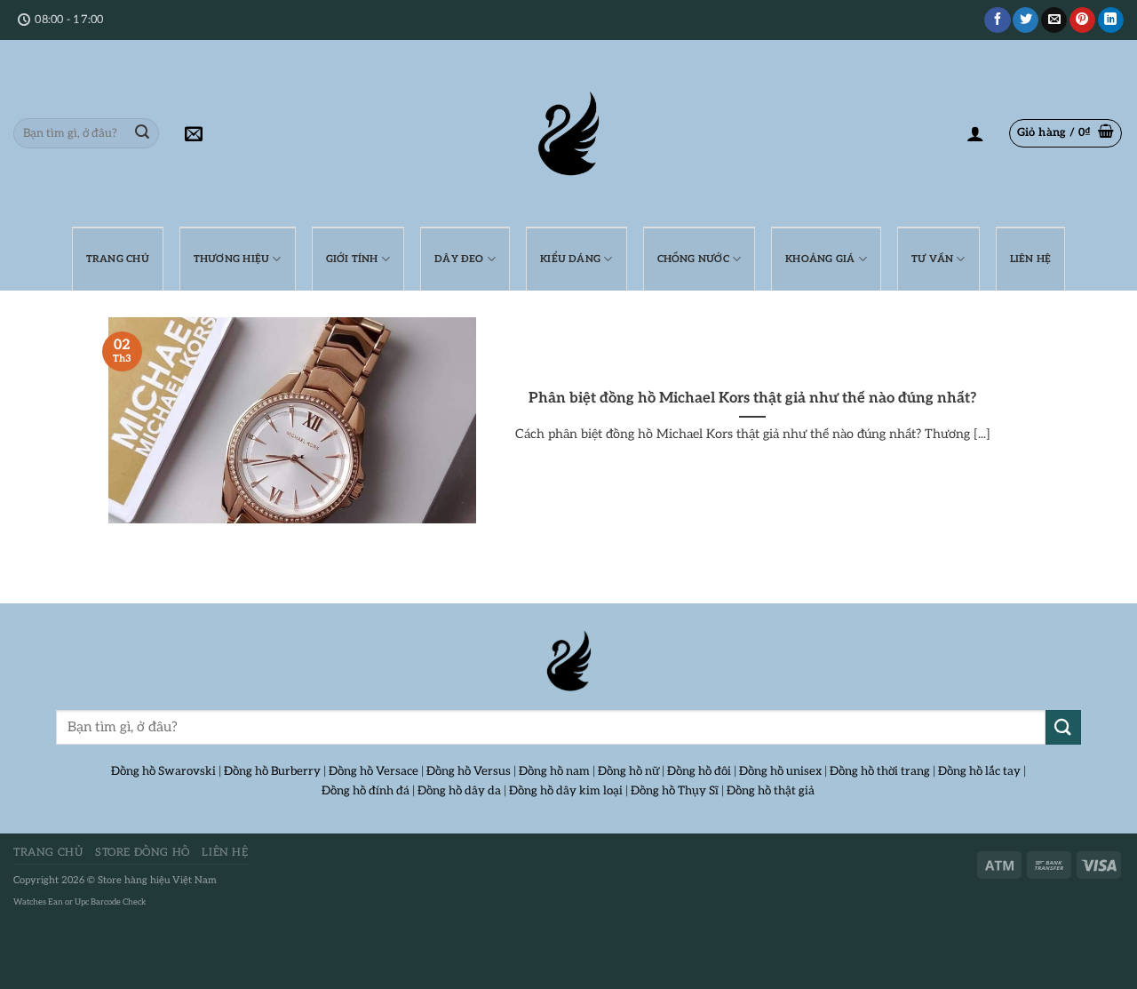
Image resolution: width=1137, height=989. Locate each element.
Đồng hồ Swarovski (163, 771)
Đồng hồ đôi (699, 771)
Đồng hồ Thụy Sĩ (675, 791)
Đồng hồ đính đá (365, 791)
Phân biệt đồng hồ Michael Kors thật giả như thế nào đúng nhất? (753, 398)
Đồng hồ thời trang (880, 771)
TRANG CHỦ (117, 259)
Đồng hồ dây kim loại (566, 791)
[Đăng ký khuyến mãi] (194, 133)
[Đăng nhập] (975, 133)
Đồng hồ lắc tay (979, 771)
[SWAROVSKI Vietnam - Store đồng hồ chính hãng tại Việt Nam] (568, 661)
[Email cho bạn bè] (1054, 20)
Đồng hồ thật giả (771, 791)
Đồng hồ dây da (459, 791)
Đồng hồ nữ (628, 771)
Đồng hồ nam (554, 771)
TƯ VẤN (932, 259)
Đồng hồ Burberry (272, 771)
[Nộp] (142, 133)
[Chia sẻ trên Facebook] (997, 20)
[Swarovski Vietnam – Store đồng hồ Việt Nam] (568, 133)
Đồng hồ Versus (468, 771)
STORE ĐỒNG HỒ (142, 852)
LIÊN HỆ (1031, 259)
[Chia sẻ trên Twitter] (1025, 20)
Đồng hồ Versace (373, 771)
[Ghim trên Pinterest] (1082, 20)
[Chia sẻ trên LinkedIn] (1111, 20)
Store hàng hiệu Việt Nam (157, 880)
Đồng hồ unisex (780, 771)
